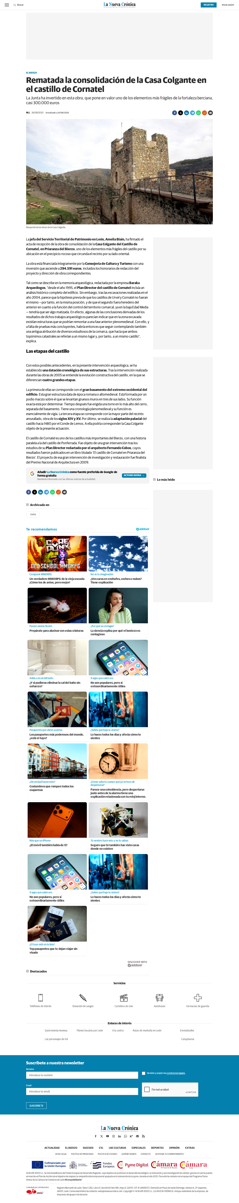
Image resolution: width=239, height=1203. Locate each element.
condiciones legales (176, 1073)
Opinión (174, 1148)
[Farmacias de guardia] (198, 1000)
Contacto (146, 1154)
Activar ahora (132, 475)
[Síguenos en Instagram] (114, 1136)
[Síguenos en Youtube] (108, 1136)
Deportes (157, 1148)
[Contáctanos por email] (137, 1136)
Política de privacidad (82, 1154)
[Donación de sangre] (83, 1000)
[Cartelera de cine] (123, 1000)
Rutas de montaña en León (147, 1030)
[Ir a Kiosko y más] (131, 1136)
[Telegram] (192, 112)
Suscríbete (37, 1106)
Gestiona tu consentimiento (169, 1154)
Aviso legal (61, 1154)
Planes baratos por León (90, 1030)
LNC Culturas (117, 1148)
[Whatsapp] (198, 112)
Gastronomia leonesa (56, 1030)
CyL (101, 1148)
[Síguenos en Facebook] (96, 1136)
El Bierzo (31, 73)
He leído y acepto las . (166, 1073)
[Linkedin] (186, 112)
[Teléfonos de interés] (40, 1000)
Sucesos (88, 1148)
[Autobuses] (159, 1000)
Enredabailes (187, 1030)
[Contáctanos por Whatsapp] (125, 1136)
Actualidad (52, 1148)
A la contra (118, 1030)
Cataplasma (187, 1039)
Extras (190, 1148)
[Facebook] (174, 112)
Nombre (30, 1069)
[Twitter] (180, 112)
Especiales (138, 1148)
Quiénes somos (129, 1154)
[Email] (210, 112)
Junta (33, 514)
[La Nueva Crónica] (119, 1130)
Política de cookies (107, 1154)
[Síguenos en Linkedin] (119, 1136)
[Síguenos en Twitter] (102, 1136)
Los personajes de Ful (56, 1039)
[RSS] (143, 1136)
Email (29, 1086)
